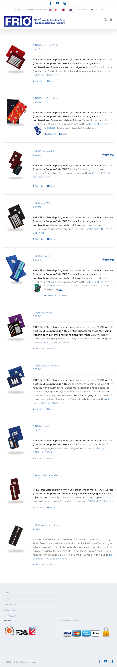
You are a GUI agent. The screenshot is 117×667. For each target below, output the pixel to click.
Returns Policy (12, 610)
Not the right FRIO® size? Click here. (93, 501)
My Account (11, 616)
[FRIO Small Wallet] (15, 326)
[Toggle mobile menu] (111, 19)
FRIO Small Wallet (43, 312)
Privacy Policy (12, 604)
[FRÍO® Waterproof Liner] (15, 538)
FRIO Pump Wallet (43, 151)
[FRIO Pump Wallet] (15, 165)
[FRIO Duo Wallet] (15, 270)
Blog (8, 592)
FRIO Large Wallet (43, 203)
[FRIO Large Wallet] (15, 217)
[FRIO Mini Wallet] (15, 440)
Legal (8, 598)
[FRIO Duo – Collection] (15, 112)
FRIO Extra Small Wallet (46, 365)
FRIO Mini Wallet (42, 426)
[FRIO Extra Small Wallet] (15, 379)
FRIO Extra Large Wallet (46, 45)
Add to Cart (40, 81)
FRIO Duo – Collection (45, 98)
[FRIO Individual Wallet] (15, 489)
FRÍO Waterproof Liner (46, 525)
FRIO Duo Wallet (42, 256)
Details (52, 81)
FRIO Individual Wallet (45, 475)
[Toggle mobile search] (105, 19)
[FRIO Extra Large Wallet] (15, 59)
